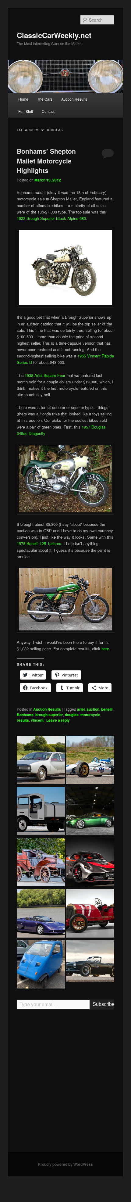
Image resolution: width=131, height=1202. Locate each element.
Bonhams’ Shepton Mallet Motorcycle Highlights (46, 160)
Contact (48, 111)
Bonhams (25, 714)
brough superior (49, 714)
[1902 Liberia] (41, 863)
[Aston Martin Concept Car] (90, 812)
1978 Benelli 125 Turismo (39, 543)
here (105, 648)
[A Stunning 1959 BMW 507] (90, 962)
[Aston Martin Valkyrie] (90, 863)
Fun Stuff (25, 111)
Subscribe (103, 1004)
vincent (37, 720)
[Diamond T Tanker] (41, 812)
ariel (81, 709)
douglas (72, 714)
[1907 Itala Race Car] (90, 914)
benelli (106, 709)
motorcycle (90, 714)
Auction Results (74, 99)
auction (93, 709)
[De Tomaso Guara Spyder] (41, 914)
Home (23, 99)
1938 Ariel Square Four (45, 375)
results (23, 720)
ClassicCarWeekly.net (54, 35)
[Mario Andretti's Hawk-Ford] (90, 761)
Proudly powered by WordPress (65, 1164)
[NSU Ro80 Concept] (41, 761)
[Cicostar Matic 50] (41, 965)
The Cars (44, 99)
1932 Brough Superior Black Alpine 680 (51, 218)
